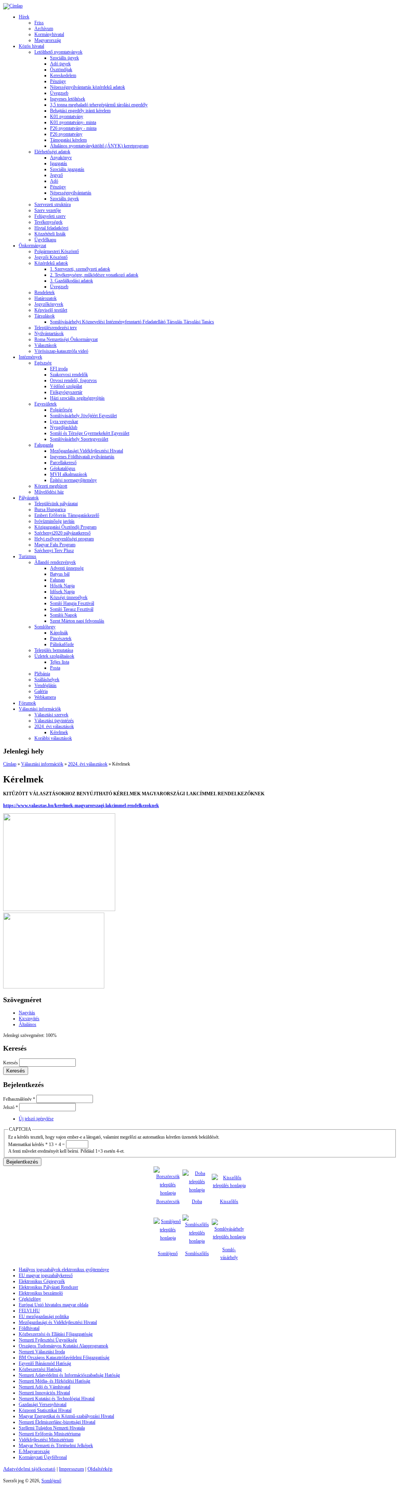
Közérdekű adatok (51, 263)
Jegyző (56, 175)
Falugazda (43, 445)
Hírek (24, 17)
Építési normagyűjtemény (73, 480)
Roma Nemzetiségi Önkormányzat (66, 339)
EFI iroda (59, 368)
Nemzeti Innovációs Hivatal (44, 1393)
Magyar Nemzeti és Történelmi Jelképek (56, 1445)
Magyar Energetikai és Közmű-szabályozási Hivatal (66, 1416)
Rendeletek (44, 292)
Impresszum (71, 1469)
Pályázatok (29, 497)
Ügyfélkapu (45, 239)
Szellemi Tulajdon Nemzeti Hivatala (52, 1428)
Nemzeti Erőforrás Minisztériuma (49, 1434)
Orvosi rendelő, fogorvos (73, 380)
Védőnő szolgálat (66, 386)
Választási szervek (51, 714)
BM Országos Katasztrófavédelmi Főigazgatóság (64, 1357)
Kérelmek (59, 732)
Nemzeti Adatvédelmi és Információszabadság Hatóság (69, 1375)
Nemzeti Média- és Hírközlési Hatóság (54, 1381)
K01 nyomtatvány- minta (73, 122)
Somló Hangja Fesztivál (72, 603)
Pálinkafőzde (62, 644)
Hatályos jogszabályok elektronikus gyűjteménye (64, 1269)
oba (198, 1201)
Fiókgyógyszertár (66, 392)
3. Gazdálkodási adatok (71, 280)
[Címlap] (13, 6)
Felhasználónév (19, 1099)
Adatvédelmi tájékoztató (29, 1469)
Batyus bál (60, 574)
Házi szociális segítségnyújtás (77, 398)
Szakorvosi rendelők (69, 374)
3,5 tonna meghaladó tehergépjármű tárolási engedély (99, 105)
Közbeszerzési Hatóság (40, 1369)
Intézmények (30, 357)
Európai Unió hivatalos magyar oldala (53, 1305)
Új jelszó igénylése (36, 1118)
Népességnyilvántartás (70, 193)
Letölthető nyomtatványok (58, 52)
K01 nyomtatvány (66, 116)
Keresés (11, 1062)
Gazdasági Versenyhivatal (42, 1404)
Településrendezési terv (55, 327)
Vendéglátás (45, 685)
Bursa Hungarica (50, 509)
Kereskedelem (63, 75)
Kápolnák (59, 632)
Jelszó (10, 1107)
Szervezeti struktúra (52, 204)
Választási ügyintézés (54, 720)
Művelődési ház (49, 492)
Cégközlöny (30, 1299)
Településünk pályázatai (56, 503)
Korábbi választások (53, 738)
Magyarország (47, 40)
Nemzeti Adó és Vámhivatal (44, 1387)
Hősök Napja (62, 585)
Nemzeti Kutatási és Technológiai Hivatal (57, 1398)
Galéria (41, 691)
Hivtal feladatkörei (51, 228)
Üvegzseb (59, 93)
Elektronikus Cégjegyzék (42, 1281)
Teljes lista (59, 662)
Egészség (43, 363)
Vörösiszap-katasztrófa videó (61, 351)
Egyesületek (45, 404)
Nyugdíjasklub (63, 427)
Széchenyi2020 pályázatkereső (62, 533)
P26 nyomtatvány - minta (73, 128)
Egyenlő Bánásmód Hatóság (45, 1363)
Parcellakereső (63, 462)
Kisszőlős (229, 1201)
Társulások (44, 316)
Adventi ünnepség (67, 568)
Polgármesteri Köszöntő (56, 251)
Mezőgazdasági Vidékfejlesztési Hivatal (86, 451)
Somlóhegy (44, 627)
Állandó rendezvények (55, 562)
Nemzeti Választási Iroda (42, 1351)
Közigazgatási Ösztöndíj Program (65, 527)
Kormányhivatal (49, 34)
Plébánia (42, 673)
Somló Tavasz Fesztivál (71, 609)
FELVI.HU (29, 1310)
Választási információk (40, 709)
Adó (54, 181)
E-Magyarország (34, 1451)
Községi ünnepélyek (69, 597)
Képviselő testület (50, 310)
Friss (39, 22)
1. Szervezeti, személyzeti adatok (80, 269)
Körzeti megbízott (50, 486)
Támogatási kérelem (68, 140)
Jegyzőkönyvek (48, 304)
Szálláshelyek (46, 679)
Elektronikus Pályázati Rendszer (48, 1287)
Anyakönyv (61, 157)
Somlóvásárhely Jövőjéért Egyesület (83, 415)
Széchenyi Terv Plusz (54, 550)
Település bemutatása (53, 650)
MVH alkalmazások (68, 474)
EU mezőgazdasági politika (44, 1316)
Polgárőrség (61, 410)
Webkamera (45, 697)
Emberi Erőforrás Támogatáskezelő (66, 515)
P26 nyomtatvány (66, 134)
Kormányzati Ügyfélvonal (43, 1457)
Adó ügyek (60, 63)
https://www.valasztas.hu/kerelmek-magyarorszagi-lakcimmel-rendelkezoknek (81, 805)
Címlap (9, 764)
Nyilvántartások (49, 333)
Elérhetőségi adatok (52, 151)
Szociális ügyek (64, 58)
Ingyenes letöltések (67, 99)
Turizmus (27, 556)
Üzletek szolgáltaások (54, 656)
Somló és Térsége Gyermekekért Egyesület (89, 433)
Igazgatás (58, 163)
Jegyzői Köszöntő (51, 257)
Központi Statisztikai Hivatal (45, 1410)
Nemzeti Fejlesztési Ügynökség (48, 1340)
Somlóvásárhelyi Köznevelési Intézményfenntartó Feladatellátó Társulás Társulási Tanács (132, 322)
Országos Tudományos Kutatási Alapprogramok (63, 1346)
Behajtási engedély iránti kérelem (80, 110)
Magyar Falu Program (54, 544)
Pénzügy (58, 81)
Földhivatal (29, 1328)
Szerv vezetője (47, 210)
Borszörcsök (168, 1201)
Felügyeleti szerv (50, 216)
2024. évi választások (54, 726)
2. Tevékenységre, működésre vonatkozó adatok (94, 275)
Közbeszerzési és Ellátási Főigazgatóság (56, 1334)
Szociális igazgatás (67, 169)
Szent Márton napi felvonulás (77, 621)
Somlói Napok (63, 615)
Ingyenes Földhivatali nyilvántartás (82, 456)
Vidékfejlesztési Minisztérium (46, 1439)
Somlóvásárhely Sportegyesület (79, 439)
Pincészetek (60, 638)
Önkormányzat (32, 245)
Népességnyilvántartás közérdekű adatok (87, 87)
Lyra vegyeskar (64, 421)
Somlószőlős (197, 1253)
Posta (55, 668)
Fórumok (27, 703)
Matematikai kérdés (28, 1144)
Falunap (57, 580)
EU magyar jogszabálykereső (46, 1275)
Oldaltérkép (100, 1469)
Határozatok (45, 298)
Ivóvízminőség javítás (54, 521)
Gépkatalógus (62, 468)
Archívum (43, 28)
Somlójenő (168, 1253)
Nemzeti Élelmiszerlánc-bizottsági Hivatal (57, 1422)
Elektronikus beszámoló (41, 1293)
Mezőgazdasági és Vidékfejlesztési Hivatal (58, 1322)
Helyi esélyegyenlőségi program (64, 539)
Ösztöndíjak (61, 69)
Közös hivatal (31, 46)
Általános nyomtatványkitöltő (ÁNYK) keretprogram (99, 146)
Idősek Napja (62, 591)
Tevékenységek (48, 222)
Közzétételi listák (50, 234)
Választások (45, 345)
